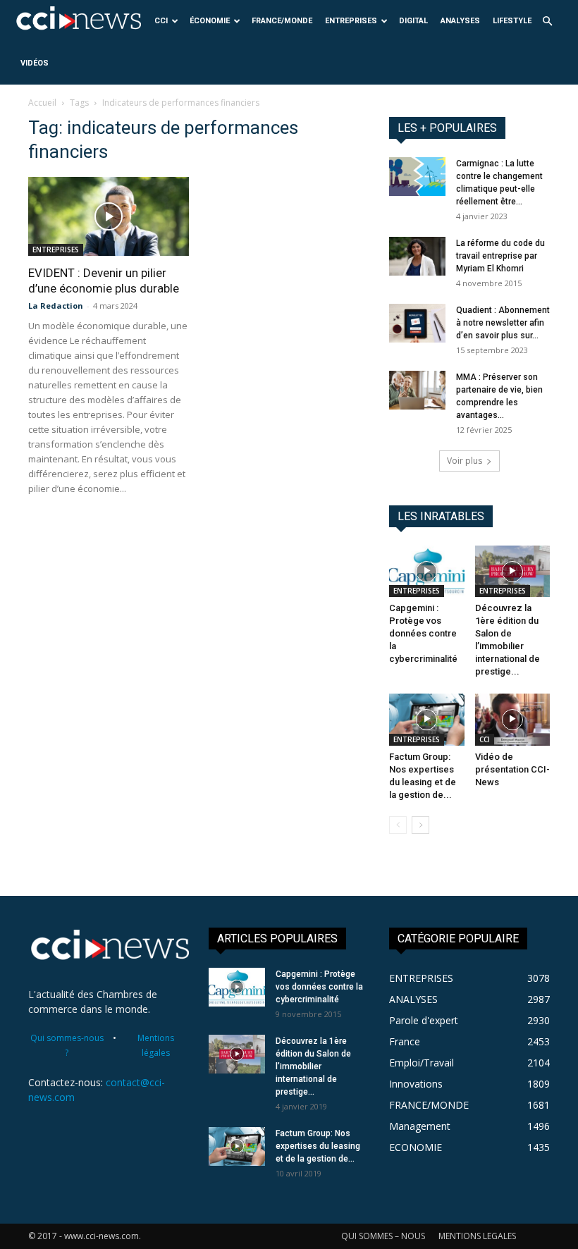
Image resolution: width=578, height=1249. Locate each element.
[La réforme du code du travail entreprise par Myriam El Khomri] (417, 256)
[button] (547, 21)
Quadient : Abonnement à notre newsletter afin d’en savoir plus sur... (503, 322)
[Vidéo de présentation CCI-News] (513, 719)
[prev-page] (398, 825)
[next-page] (420, 825)
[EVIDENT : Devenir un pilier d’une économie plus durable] (108, 216)
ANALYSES (460, 20)
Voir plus (464, 461)
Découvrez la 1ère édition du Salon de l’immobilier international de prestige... (313, 1066)
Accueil (42, 103)
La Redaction (55, 305)
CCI (161, 20)
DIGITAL (413, 20)
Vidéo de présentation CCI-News (512, 769)
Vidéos (34, 63)
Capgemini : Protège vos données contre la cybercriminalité (423, 633)
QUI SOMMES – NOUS (383, 1236)
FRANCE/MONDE (282, 20)
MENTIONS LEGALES (477, 1236)
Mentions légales (155, 1045)
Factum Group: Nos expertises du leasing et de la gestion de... (318, 1146)
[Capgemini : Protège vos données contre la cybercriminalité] (427, 571)
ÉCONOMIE (210, 20)
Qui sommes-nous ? (67, 1045)
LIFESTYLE (512, 20)
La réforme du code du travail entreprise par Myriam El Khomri (500, 255)
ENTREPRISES (351, 20)
